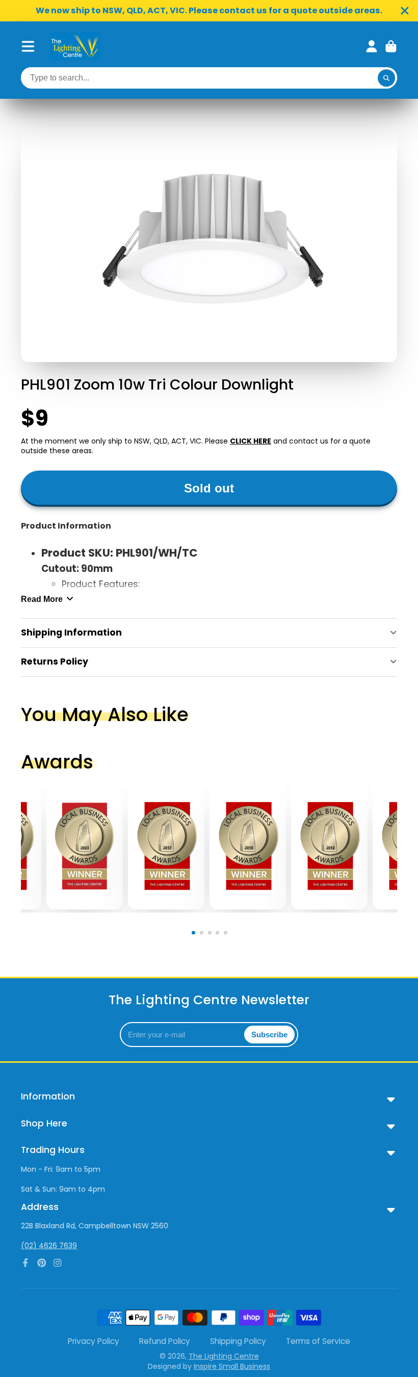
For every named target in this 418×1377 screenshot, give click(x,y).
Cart (391, 46)
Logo (74, 46)
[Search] (386, 78)
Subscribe (269, 1034)
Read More (42, 598)
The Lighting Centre (224, 1356)
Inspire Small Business (232, 1366)
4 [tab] (219, 934)
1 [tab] (195, 934)
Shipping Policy (238, 1341)
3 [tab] (211, 934)
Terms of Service (318, 1341)
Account (371, 46)
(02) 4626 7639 (49, 1246)
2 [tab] (203, 934)
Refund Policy (164, 1341)
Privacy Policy (93, 1341)
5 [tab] (227, 934)
